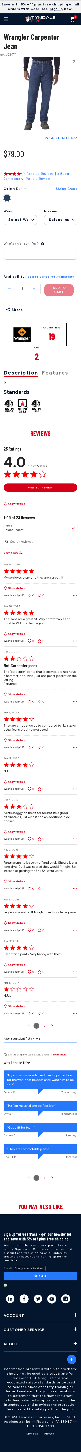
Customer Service (24, 1330)
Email (9, 1268)
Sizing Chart (66, 189)
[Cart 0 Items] (72, 20)
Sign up (56, 9)
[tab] (23, 373)
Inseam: (51, 211)
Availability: (15, 277)
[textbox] (40, 1047)
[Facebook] (24, 1299)
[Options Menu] (74, 595)
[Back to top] (71, 1358)
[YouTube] (51, 1299)
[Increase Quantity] (36, 289)
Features (55, 372)
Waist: (9, 211)
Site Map (32, 1433)
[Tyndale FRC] (40, 19)
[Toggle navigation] (6, 19)
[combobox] (40, 528)
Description (21, 372)
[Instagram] (65, 1299)
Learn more (59, 1054)
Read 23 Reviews (40, 173)
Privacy (49, 1433)
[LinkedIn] (10, 1299)
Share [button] (16, 310)
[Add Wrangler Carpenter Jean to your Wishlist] (73, 61)
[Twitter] (38, 1299)
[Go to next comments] (52, 1178)
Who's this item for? (21, 244)
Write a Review (38, 179)
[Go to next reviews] (52, 1026)
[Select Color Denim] (9, 198)
